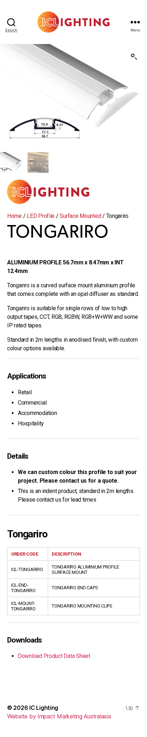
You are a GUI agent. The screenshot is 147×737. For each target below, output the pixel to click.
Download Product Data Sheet (54, 656)
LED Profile (41, 216)
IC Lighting (43, 707)
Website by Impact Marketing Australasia (59, 716)
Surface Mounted (80, 216)
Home (14, 216)
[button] (134, 56)
